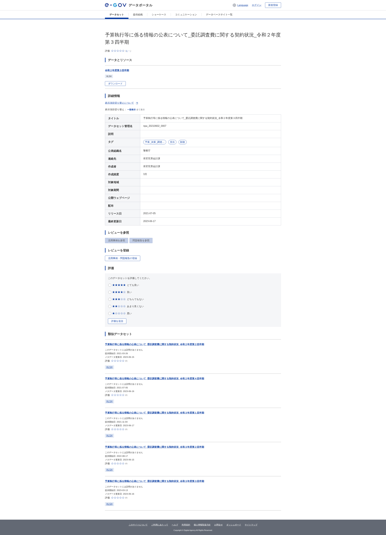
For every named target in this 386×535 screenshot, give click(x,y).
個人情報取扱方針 (202, 525)
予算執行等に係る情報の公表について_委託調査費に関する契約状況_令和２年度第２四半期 (154, 344)
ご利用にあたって (159, 525)
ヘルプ (175, 525)
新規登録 (273, 5)
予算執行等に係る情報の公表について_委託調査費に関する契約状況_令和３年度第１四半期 (154, 412)
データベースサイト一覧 (219, 14)
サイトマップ (251, 525)
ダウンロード (115, 83)
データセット (116, 14)
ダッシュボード (233, 525)
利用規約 (186, 525)
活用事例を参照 (116, 240)
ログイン (256, 5)
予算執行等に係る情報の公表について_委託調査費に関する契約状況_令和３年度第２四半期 (154, 447)
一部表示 (131, 109)
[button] (240, 5)
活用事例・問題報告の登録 (122, 258)
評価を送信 (117, 321)
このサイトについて (138, 525)
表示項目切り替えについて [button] (119, 103)
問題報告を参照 (141, 240)
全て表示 (140, 109)
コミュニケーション (186, 14)
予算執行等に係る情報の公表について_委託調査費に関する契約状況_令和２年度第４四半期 (154, 378)
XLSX (109, 367)
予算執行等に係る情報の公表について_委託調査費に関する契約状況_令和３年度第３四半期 (154, 481)
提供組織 (138, 14)
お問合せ (218, 525)
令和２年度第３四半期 (117, 70)
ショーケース (159, 14)
